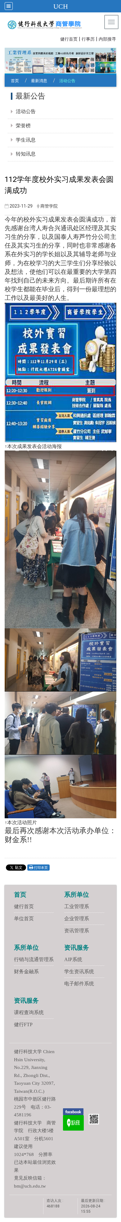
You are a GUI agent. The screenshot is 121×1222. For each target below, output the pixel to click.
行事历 (88, 39)
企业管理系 (76, 918)
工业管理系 (76, 906)
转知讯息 (26, 153)
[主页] (45, 25)
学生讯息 (26, 140)
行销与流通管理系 (34, 959)
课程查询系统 (29, 1012)
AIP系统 (73, 959)
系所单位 (76, 894)
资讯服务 (76, 947)
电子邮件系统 (79, 983)
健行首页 (69, 39)
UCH (60, 6)
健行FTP (23, 1024)
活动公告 (26, 111)
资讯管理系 (76, 930)
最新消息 (39, 80)
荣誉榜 (23, 125)
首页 (15, 80)
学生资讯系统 (79, 971)
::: (57, 38)
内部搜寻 (107, 39)
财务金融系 (26, 971)
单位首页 (24, 918)
